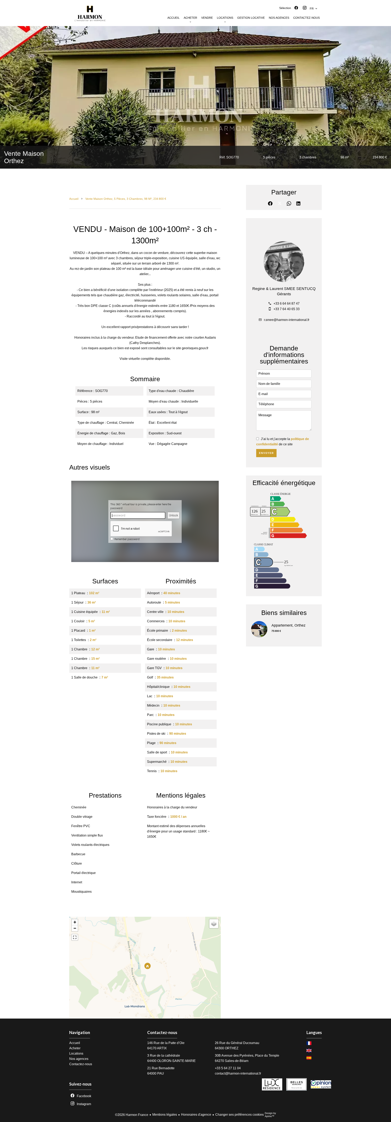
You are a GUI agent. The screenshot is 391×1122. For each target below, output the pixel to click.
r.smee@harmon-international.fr (286, 320)
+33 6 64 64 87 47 (286, 303)
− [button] (75, 928)
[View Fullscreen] (75, 937)
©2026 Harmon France (131, 1115)
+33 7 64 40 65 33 (286, 309)
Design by (270, 1115)
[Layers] (213, 923)
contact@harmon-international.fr (238, 1073)
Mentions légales (164, 1114)
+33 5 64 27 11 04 (228, 1068)
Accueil (73, 198)
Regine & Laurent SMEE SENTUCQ (284, 289)
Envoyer (266, 453)
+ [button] (75, 922)
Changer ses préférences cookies (239, 1114)
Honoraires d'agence (196, 1114)
